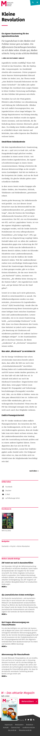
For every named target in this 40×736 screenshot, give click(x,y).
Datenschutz (15, 727)
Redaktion (29, 725)
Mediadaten (19, 725)
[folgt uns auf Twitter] (28, 719)
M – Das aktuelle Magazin (18, 693)
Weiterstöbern (27, 701)
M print (12, 546)
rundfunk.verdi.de (28, 727)
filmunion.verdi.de (25, 730)
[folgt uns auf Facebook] (25, 719)
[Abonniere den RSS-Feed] (33, 719)
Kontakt (6, 727)
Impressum (9, 725)
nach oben (33, 471)
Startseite (5, 546)
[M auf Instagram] (31, 719)
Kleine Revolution (23, 546)
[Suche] (18, 719)
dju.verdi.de (12, 730)
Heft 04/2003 (6, 530)
